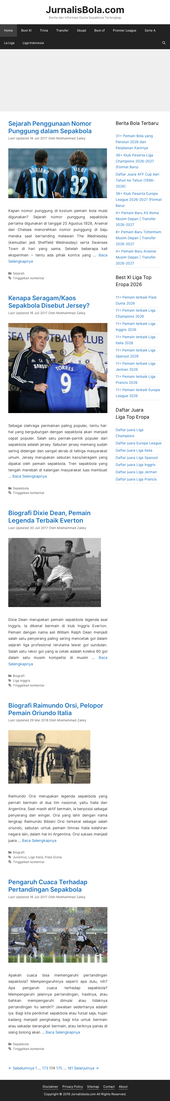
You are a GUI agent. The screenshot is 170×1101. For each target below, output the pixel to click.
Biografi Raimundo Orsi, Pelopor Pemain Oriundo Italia (55, 709)
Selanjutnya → (86, 1068)
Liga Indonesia (33, 43)
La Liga (9, 43)
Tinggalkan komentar (29, 278)
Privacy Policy (72, 1087)
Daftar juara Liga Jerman (136, 472)
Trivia (44, 30)
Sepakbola (21, 488)
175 (59, 1068)
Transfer (62, 30)
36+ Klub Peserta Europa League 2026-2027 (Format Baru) (139, 199)
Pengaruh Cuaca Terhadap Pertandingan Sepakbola (47, 885)
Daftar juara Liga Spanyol (137, 458)
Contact (109, 1087)
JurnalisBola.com (85, 9)
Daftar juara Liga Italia (134, 450)
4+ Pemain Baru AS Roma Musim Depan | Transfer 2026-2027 (137, 219)
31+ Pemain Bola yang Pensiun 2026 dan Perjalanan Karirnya (134, 142)
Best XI (26, 30)
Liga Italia (35, 857)
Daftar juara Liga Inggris (135, 465)
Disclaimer (50, 1087)
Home (8, 30)
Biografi (19, 676)
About (123, 1087)
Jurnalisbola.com (83, 1094)
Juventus (20, 857)
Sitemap (93, 1087)
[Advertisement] (85, 80)
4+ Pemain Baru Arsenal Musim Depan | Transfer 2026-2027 (136, 257)
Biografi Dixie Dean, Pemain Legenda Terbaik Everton (49, 516)
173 (45, 1068)
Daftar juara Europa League (139, 443)
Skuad (81, 30)
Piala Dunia (53, 857)
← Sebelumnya (21, 1068)
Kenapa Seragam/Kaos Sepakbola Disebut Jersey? (49, 301)
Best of (99, 30)
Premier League (124, 30)
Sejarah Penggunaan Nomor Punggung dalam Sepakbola (50, 127)
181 (70, 1068)
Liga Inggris (21, 681)
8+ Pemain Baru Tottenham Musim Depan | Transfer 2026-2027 (138, 238)
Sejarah (18, 273)
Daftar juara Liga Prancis (136, 479)
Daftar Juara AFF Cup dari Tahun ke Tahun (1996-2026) (137, 180)
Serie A (150, 30)
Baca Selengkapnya (29, 476)
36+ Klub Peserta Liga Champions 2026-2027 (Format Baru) (135, 161)
